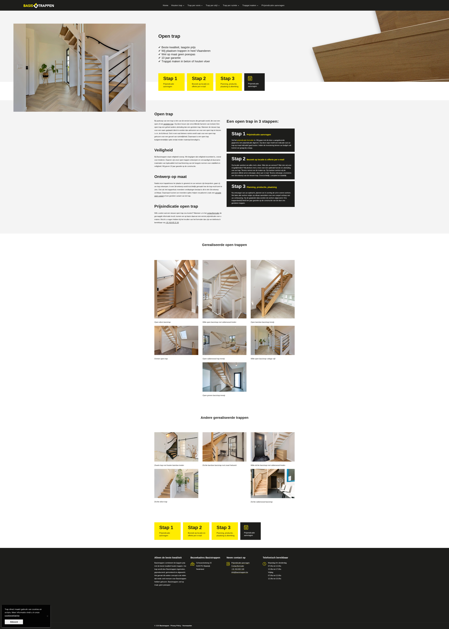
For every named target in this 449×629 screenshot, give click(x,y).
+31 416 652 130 (237, 569)
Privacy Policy (176, 626)
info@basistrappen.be (239, 572)
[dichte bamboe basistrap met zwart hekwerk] (224, 447)
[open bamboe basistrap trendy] (273, 293)
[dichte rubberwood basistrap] (273, 483)
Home (165, 5)
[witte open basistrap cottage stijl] (273, 340)
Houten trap (176, 5)
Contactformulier (237, 566)
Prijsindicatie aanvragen (273, 5)
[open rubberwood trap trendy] (224, 340)
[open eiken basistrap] (176, 291)
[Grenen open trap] (176, 340)
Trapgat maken (249, 5)
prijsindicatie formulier (245, 140)
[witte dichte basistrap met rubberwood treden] (273, 447)
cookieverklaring (12, 615)
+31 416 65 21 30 (172, 223)
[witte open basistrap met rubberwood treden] (224, 293)
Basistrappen (164, 626)
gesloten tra (168, 124)
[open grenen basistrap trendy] (224, 377)
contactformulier (213, 213)
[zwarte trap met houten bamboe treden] (176, 447)
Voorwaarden (187, 626)
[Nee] (47, 616)
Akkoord (14, 622)
